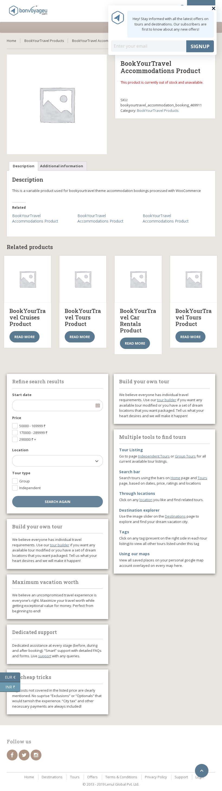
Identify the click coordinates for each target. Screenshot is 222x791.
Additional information (61, 166)
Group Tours (185, 456)
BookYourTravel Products (44, 40)
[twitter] (24, 755)
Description (23, 166)
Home (11, 40)
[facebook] (12, 755)
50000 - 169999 (32, 425)
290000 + (27, 439)
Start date (21, 394)
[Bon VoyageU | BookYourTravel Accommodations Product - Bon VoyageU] (28, 11)
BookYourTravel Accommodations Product (35, 218)
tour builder (59, 544)
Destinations (175, 516)
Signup (200, 46)
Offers (92, 776)
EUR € (12, 677)
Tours (202, 477)
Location (20, 449)
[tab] (23, 166)
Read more (24, 336)
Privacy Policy (156, 776)
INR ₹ (12, 686)
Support (181, 776)
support (44, 655)
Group (24, 481)
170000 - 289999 (33, 432)
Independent (30, 487)
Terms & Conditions (121, 776)
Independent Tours (154, 456)
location (145, 499)
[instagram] (36, 755)
